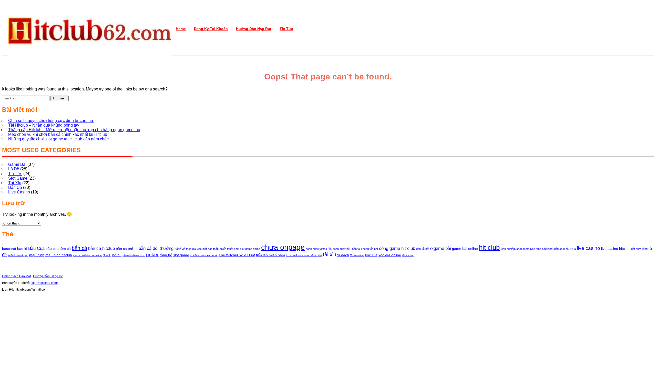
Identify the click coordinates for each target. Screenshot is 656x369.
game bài (442, 248)
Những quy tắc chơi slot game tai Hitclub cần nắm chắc (58, 139)
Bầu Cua (36, 248)
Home (181, 29)
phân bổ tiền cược (133, 255)
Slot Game (17, 178)
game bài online (465, 249)
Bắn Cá (15, 187)
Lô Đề (13, 169)
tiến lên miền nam (270, 255)
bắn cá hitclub (101, 248)
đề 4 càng (408, 255)
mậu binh (36, 255)
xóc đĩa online (389, 255)
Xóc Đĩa (371, 255)
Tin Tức (286, 29)
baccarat (9, 249)
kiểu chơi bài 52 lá (565, 248)
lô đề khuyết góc (18, 255)
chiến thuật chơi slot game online (240, 248)
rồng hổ (166, 255)
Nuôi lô (107, 255)
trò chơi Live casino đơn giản (304, 255)
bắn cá (79, 248)
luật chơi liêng (639, 248)
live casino (588, 248)
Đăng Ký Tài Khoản (211, 29)
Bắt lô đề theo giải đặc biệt (191, 248)
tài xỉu (329, 254)
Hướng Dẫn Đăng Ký (48, 276)
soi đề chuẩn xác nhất (204, 255)
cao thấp (213, 248)
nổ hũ (116, 255)
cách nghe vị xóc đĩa (319, 248)
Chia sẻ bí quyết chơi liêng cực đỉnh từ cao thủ (51, 120)
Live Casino (19, 192)
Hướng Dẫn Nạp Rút (253, 29)
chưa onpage (283, 247)
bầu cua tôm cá (58, 249)
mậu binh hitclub (58, 255)
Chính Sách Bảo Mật (16, 276)
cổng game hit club (397, 248)
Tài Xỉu (14, 183)
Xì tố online (357, 255)
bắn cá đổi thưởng (156, 248)
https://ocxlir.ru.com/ (44, 283)
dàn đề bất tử (424, 248)
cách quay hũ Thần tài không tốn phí (355, 248)
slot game (181, 255)
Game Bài (17, 164)
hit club (489, 247)
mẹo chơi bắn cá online (87, 255)
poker (152, 254)
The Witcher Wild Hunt (237, 255)
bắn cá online (127, 249)
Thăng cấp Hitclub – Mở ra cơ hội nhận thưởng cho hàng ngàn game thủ (74, 130)
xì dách (343, 255)
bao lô (22, 249)
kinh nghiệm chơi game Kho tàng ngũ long (526, 248)
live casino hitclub (615, 249)
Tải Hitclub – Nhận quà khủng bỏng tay (43, 125)
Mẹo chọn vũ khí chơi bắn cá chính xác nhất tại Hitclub (57, 134)
